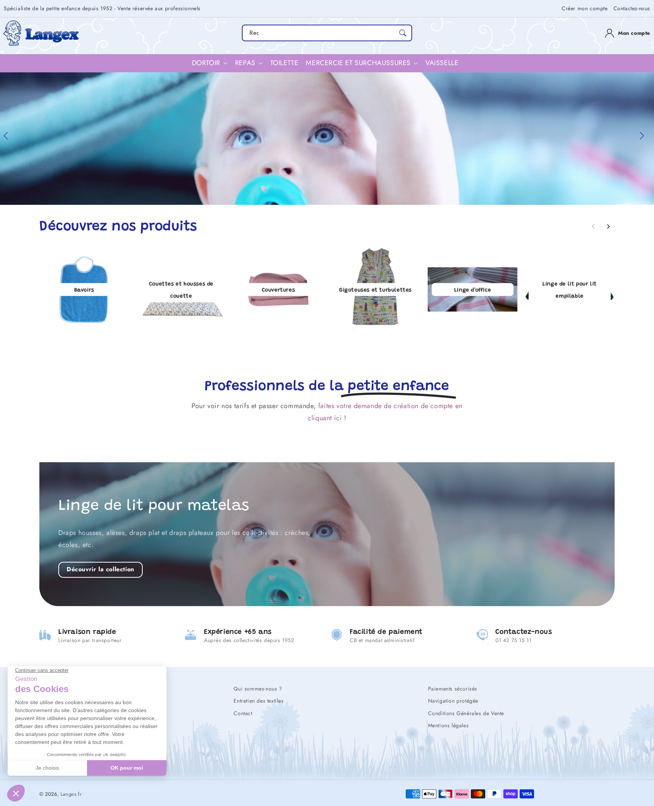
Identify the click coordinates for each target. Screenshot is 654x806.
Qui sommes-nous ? (258, 688)
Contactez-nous (632, 8)
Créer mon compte (585, 8)
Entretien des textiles (258, 701)
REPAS (245, 63)
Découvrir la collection (100, 569)
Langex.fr (71, 794)
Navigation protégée (453, 701)
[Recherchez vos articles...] (402, 33)
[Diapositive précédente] (593, 226)
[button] (9, 138)
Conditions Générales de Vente (466, 713)
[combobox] (327, 33)
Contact (243, 713)
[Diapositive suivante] (608, 226)
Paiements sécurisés (452, 688)
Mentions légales (448, 725)
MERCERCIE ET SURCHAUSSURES (358, 63)
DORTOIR (206, 63)
